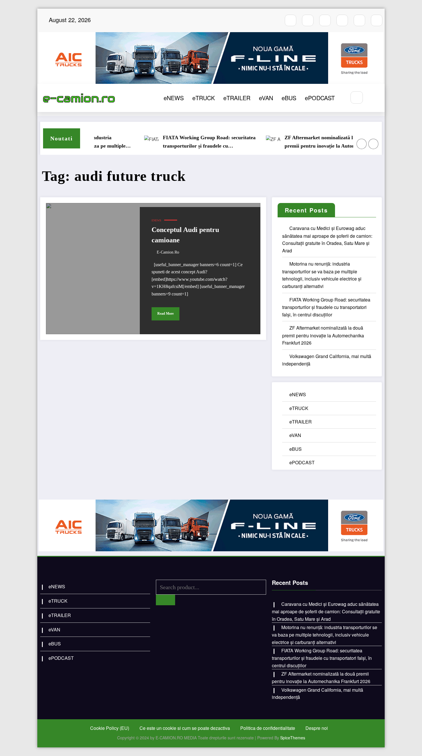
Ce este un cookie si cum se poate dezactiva (185, 728)
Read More (165, 314)
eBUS (289, 98)
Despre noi (316, 728)
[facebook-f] (290, 20)
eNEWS (174, 98)
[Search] (357, 97)
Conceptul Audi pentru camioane (185, 235)
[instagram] (307, 20)
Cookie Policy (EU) (109, 728)
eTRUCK (203, 98)
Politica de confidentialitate (267, 728)
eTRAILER (236, 98)
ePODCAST (320, 98)
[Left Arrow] (362, 144)
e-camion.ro (168, 252)
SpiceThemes (292, 737)
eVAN (266, 98)
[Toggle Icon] (374, 98)
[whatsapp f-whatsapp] (359, 20)
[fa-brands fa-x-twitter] (342, 20)
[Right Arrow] (373, 144)
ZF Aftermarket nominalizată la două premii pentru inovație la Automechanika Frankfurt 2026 (318, 142)
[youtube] (325, 20)
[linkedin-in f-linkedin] (376, 20)
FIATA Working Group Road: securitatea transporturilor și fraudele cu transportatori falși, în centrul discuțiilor (196, 142)
